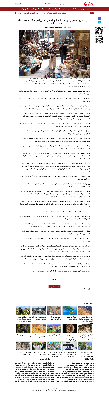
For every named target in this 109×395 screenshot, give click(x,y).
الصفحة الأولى (85, 9)
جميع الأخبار (76, 9)
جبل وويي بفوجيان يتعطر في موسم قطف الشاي (77, 371)
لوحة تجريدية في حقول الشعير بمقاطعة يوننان (78, 369)
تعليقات (53, 13)
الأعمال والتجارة (34, 9)
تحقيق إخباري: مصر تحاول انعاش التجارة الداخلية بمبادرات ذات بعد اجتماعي (31, 377)
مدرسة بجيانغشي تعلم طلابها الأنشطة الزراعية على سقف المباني (55, 354)
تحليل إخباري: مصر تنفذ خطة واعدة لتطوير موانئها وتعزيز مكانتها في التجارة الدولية (29, 369)
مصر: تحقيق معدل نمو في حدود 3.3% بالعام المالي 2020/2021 (35, 367)
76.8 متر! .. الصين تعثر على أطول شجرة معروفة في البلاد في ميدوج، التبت (69, 375)
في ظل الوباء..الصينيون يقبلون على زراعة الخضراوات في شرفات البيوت (70, 373)
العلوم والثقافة (23, 9)
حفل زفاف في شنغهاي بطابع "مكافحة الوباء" (79, 365)
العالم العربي (56, 9)
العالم (63, 9)
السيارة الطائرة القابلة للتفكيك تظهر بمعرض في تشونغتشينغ (70, 354)
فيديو (47, 13)
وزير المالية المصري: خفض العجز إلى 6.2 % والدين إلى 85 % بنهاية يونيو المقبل (30, 363)
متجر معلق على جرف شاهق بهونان (81, 363)
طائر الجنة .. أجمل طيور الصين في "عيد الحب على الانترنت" (74, 377)
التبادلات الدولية (45, 9)
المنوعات (60, 13)
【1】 (56, 280)
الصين (69, 9)
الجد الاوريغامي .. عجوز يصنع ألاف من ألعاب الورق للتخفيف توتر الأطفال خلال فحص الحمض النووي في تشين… (59, 367)
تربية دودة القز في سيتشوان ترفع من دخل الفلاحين (86, 337)
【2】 (52, 280)
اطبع (65, 27)
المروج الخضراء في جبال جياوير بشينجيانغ (80, 379)
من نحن (62, 3)
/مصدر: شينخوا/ (58, 27)
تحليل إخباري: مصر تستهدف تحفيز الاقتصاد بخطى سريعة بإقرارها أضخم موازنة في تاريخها (27, 371)
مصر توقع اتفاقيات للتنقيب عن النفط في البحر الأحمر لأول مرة (35, 379)
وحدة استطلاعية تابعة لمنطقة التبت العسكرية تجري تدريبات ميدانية (24, 319)
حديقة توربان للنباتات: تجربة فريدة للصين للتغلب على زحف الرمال (72, 381)
